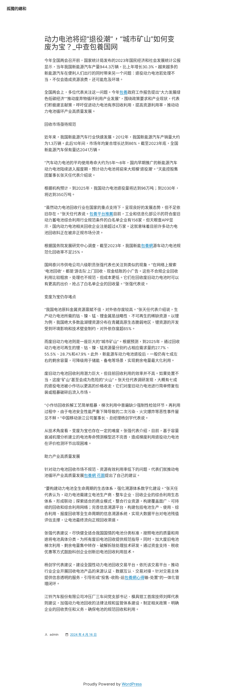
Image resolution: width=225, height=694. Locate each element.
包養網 (147, 245)
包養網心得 (134, 577)
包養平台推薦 (101, 214)
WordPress (132, 684)
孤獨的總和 (16, 8)
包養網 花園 (94, 475)
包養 (123, 92)
